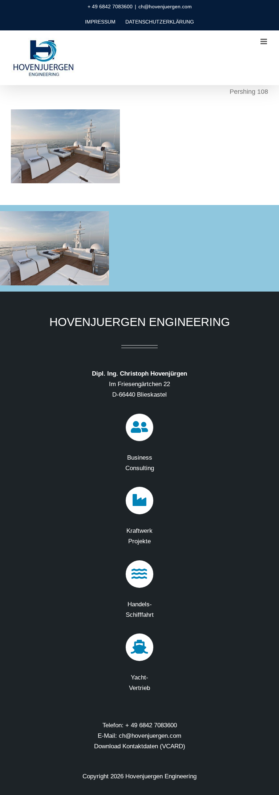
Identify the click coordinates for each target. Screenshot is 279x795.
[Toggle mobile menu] (264, 41)
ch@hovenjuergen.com (165, 6)
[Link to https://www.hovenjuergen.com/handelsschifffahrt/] (139, 574)
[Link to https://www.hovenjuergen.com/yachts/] (139, 647)
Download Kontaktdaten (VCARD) (139, 746)
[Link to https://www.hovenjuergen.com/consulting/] (139, 427)
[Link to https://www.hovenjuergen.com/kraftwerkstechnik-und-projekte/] (139, 500)
